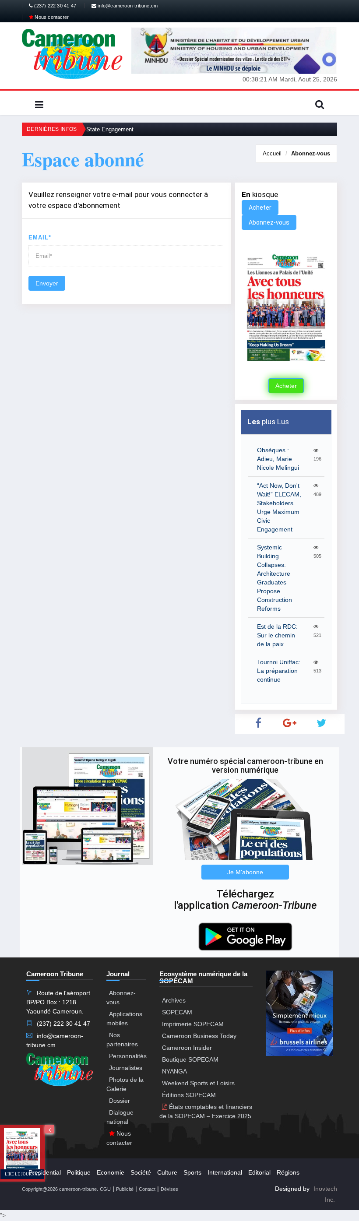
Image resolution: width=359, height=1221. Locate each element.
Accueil (272, 153)
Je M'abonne (245, 872)
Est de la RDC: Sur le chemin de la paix (277, 635)
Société (140, 1172)
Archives (174, 1000)
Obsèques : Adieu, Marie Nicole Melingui (278, 459)
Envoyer (46, 283)
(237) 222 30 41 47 (54, 5)
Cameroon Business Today (199, 1035)
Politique (79, 1172)
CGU (105, 1189)
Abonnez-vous (310, 153)
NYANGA (174, 1071)
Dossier (119, 1100)
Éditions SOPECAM (189, 1094)
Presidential (44, 1172)
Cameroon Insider (187, 1047)
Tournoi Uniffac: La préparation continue (278, 670)
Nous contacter (51, 17)
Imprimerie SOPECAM (193, 1023)
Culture (167, 1172)
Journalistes (125, 1067)
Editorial (259, 1172)
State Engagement (110, 129)
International (225, 1172)
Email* (39, 237)
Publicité (125, 1189)
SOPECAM (177, 1012)
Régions (288, 1172)
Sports (192, 1172)
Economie (110, 1172)
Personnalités (128, 1055)
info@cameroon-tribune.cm (127, 5)
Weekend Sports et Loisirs (198, 1083)
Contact (147, 1189)
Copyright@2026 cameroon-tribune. (60, 1189)
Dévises (169, 1189)
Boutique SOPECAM (190, 1059)
